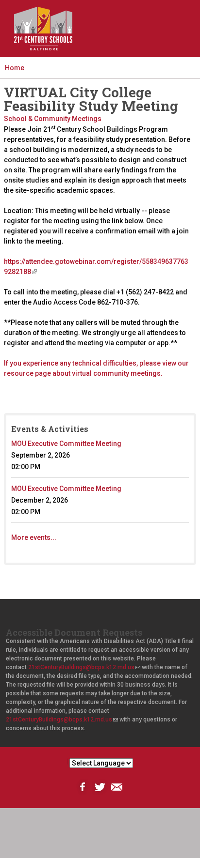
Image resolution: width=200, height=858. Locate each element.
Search (138, 37)
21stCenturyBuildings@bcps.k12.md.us (84, 667)
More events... (33, 537)
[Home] (43, 28)
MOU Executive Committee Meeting (66, 443)
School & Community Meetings (52, 119)
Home (14, 68)
